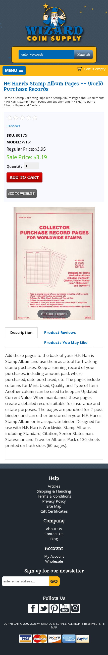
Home (8, 98)
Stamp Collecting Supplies (32, 98)
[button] (14, 70)
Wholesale (54, 561)
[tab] (21, 332)
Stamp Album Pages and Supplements (78, 98)
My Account (54, 556)
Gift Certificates (54, 511)
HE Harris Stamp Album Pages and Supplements (38, 101)
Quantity (15, 166)
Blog (54, 538)
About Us (54, 528)
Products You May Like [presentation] (65, 342)
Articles (54, 486)
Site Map (54, 506)
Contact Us (54, 533)
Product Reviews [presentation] (60, 332)
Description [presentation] (21, 332)
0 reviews (13, 126)
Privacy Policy (54, 501)
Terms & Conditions (54, 496)
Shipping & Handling (54, 491)
